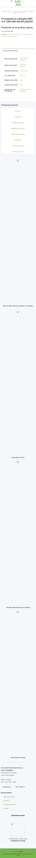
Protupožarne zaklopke (20, 11)
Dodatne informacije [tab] (10, 51)
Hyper (21, 851)
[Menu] (2, 3)
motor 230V (23, 71)
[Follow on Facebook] (13, 819)
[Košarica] (34, 3)
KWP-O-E (21, 13)
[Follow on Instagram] (18, 819)
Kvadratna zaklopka (13, 34)
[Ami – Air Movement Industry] (18, 3)
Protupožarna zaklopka (24, 59)
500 (21, 85)
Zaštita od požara (7, 11)
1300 (21, 80)
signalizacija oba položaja (25, 90)
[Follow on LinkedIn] (22, 819)
